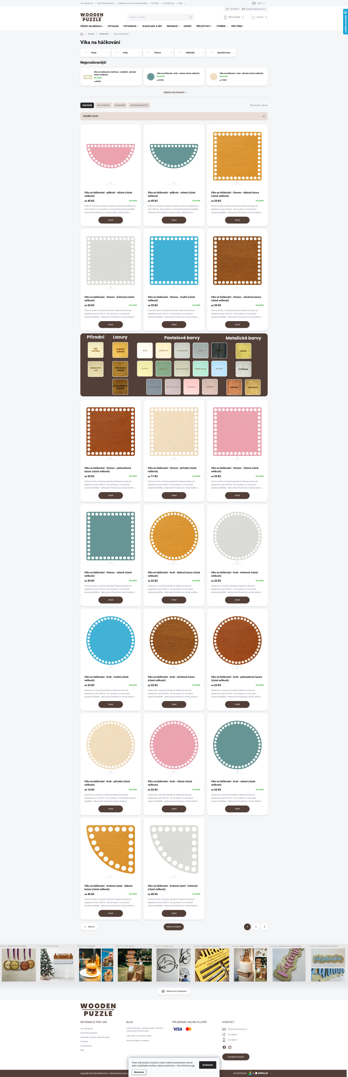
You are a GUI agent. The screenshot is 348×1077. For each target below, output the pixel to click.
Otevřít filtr (90, 116)
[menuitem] (92, 26)
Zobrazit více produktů (174, 92)
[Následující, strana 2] (255, 926)
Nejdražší (120, 105)
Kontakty (155, 3)
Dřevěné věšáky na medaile (137, 1040)
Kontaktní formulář (236, 1057)
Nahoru (91, 927)
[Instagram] (230, 1047)
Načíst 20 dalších (174, 927)
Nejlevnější (103, 105)
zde (193, 1065)
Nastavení (139, 1072)
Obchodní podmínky (105, 3)
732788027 (232, 1034)
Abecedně (87, 105)
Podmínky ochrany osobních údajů (132, 3)
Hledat (190, 17)
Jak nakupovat (86, 3)
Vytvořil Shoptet (240, 1073)
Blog (180, 3)
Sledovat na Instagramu (176, 991)
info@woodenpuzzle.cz (237, 1029)
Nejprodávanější (139, 105)
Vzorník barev (169, 3)
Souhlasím (208, 1065)
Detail (110, 220)
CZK (259, 3)
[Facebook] (224, 1047)
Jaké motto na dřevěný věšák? (139, 1036)
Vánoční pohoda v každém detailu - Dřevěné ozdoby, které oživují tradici (144, 1029)
